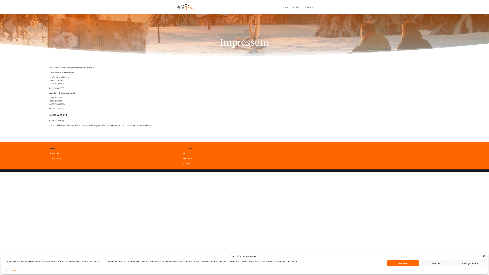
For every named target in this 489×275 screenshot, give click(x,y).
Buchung (309, 7)
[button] (484, 256)
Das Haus (296, 7)
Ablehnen (436, 263)
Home (285, 7)
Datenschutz (9, 270)
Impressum (19, 270)
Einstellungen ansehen (469, 263)
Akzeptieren (403, 263)
